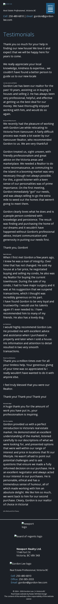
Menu (50, 5)
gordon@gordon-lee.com (32, 582)
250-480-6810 (16, 16)
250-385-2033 (26, 579)
